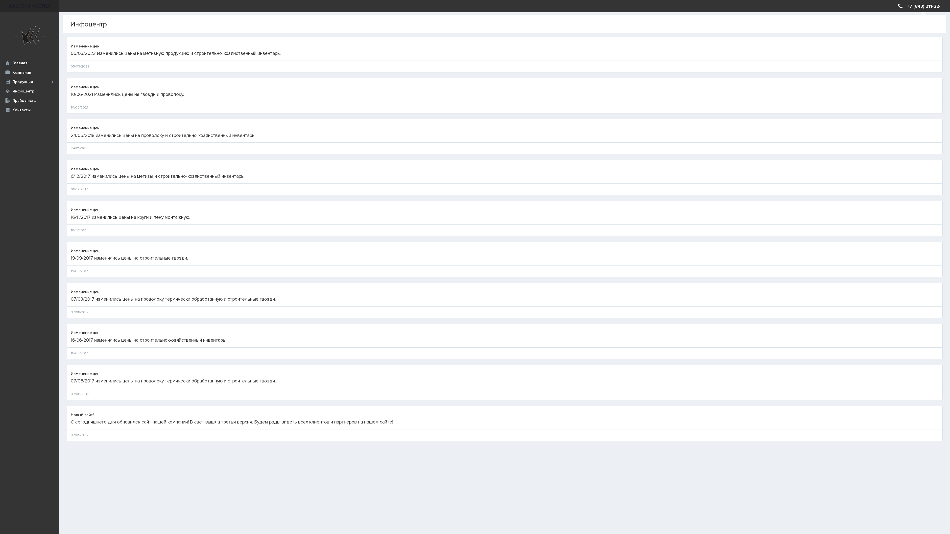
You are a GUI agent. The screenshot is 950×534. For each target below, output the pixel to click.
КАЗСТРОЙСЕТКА (29, 6)
